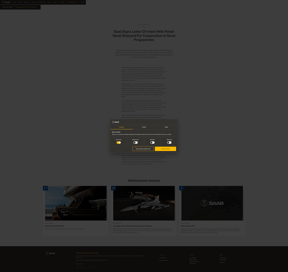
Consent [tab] (121, 127)
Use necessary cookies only (143, 148)
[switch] (135, 142)
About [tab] (166, 127)
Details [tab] (144, 127)
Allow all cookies (165, 148)
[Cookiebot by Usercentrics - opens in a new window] (169, 122)
